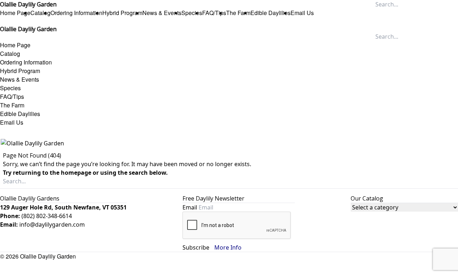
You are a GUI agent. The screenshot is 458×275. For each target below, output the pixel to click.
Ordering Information (76, 13)
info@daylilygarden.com (52, 224)
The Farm (238, 13)
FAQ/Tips (214, 13)
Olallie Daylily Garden (48, 256)
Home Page (15, 13)
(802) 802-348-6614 (46, 216)
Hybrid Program (122, 13)
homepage (76, 173)
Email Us (302, 13)
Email (190, 207)
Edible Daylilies (270, 13)
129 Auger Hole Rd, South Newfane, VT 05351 (63, 207)
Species (191, 13)
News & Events (161, 13)
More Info (228, 247)
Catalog (40, 13)
